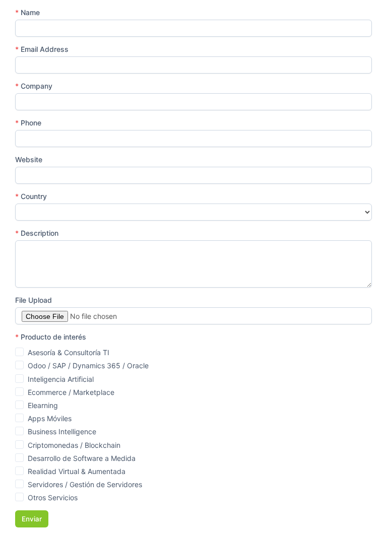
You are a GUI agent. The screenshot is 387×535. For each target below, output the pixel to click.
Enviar (32, 519)
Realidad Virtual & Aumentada (76, 471)
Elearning (43, 405)
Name (27, 12)
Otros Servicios (53, 497)
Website (28, 159)
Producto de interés (50, 336)
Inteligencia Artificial (61, 379)
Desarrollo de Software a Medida (82, 458)
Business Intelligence (62, 431)
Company (33, 86)
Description (36, 233)
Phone (28, 122)
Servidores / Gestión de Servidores (85, 484)
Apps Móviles (50, 418)
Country (31, 196)
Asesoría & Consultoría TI (68, 352)
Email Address (42, 49)
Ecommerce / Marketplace (71, 392)
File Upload (33, 300)
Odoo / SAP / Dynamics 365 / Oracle (88, 365)
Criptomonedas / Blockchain (74, 445)
